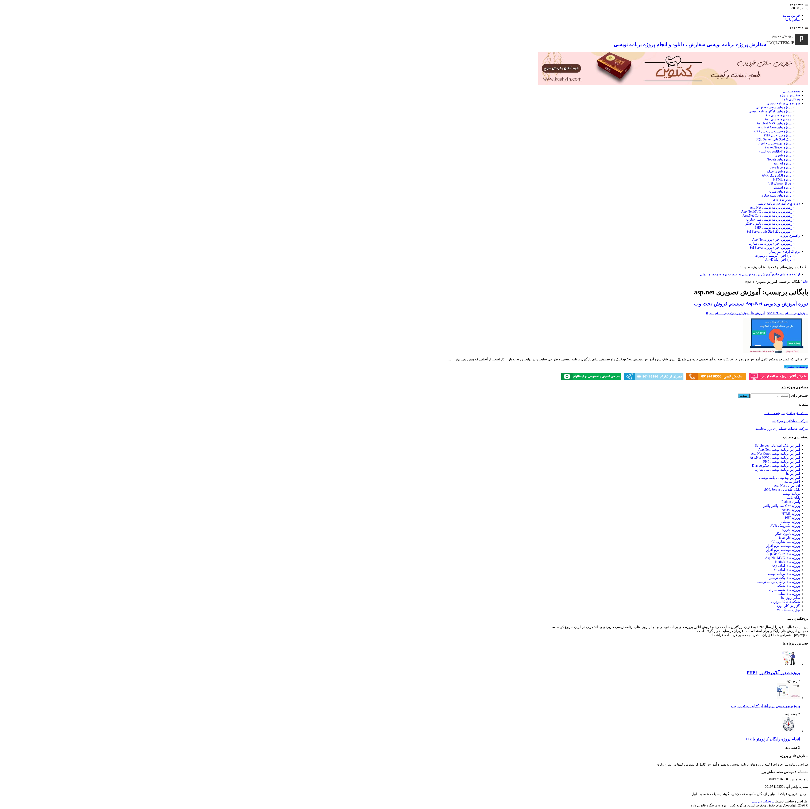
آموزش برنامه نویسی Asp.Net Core (766, 215)
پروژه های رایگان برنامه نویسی (769, 111)
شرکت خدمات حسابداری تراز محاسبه (781, 428)
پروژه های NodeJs (779, 159)
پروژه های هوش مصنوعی (773, 107)
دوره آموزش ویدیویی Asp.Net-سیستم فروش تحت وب (751, 303)
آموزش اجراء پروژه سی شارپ (769, 243)
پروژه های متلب (780, 191)
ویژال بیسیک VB (779, 183)
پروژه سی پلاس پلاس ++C (772, 131)
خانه (805, 281)
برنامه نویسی (791, 493)
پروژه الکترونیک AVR (776, 175)
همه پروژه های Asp (778, 119)
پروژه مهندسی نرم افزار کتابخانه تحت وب (765, 706)
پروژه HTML (782, 179)
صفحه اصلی (791, 91)
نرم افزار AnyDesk (778, 259)
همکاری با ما (791, 99)
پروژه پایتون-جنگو (779, 171)
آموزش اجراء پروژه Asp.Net (771, 239)
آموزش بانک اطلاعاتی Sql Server (769, 231)
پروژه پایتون (783, 155)
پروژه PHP (792, 517)
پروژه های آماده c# (787, 570)
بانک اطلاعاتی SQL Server (773, 139)
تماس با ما (792, 19)
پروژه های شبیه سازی (776, 195)
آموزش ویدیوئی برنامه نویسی (729, 313)
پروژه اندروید (782, 163)
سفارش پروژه (790, 95)
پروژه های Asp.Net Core (774, 127)
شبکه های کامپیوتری (785, 602)
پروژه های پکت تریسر (785, 578)
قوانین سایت (791, 15)
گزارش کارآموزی (787, 606)
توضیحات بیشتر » (796, 366)
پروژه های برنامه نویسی (783, 103)
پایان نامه (793, 497)
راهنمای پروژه (790, 235)
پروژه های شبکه (788, 586)
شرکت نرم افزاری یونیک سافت (786, 413)
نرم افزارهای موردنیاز (785, 251)
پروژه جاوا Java (780, 167)
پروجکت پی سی (763, 801)
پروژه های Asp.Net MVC (774, 123)
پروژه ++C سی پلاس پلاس (781, 505)
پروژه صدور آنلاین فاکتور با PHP (773, 672)
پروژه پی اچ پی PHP (777, 135)
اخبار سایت (792, 481)
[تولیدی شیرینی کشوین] (673, 84)
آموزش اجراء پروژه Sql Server (770, 247)
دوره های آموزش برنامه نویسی (778, 203)
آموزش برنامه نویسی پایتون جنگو (768, 223)
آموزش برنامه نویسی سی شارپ (768, 219)
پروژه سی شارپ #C (785, 541)
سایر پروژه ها (782, 199)
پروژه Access (791, 509)
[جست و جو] (806, 4)
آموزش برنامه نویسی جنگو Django (776, 465)
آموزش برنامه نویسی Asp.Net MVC (766, 211)
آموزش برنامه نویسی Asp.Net (770, 207)
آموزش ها (758, 313)
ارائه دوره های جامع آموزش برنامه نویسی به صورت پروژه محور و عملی (750, 274)
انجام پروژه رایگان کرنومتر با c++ (772, 739)
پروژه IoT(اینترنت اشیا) (775, 151)
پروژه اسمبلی (781, 187)
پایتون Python (791, 501)
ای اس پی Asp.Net (787, 485)
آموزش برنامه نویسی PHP (773, 227)
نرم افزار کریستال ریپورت (773, 255)
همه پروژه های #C (778, 115)
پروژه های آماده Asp (786, 566)
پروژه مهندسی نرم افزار (774, 143)
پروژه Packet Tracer (778, 147)
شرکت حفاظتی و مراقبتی (790, 421)
